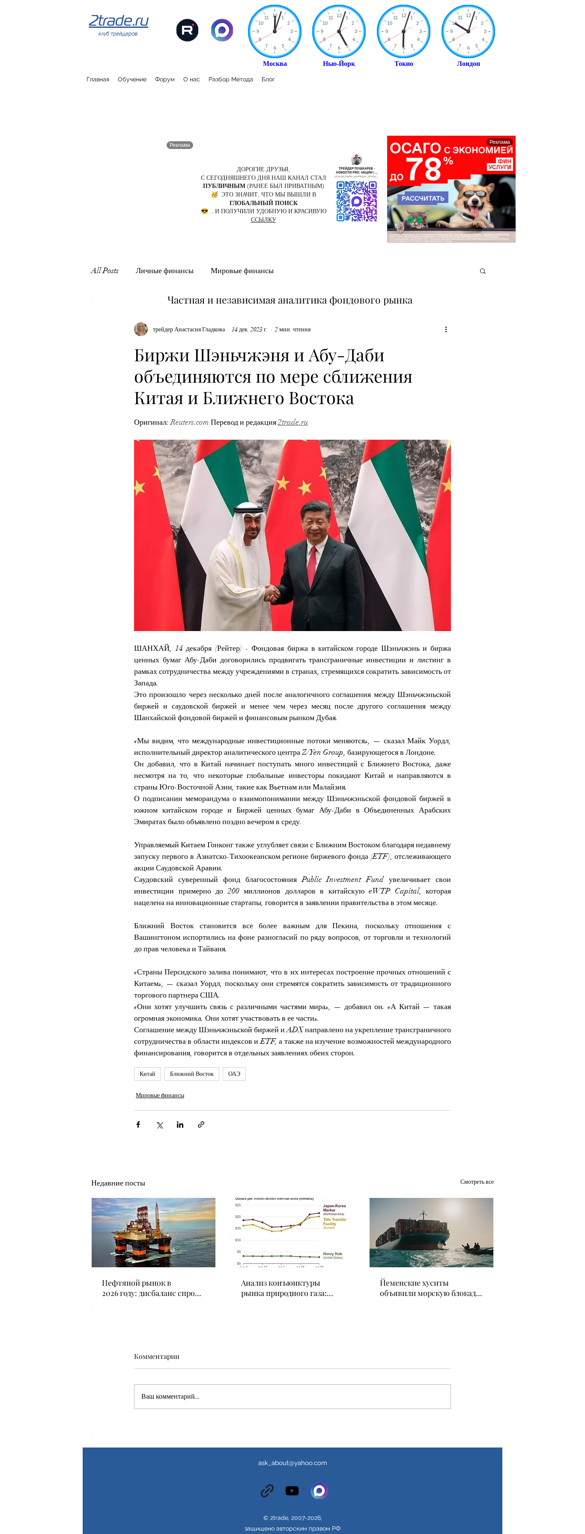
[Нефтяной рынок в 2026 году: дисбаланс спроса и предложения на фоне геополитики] (153, 1232)
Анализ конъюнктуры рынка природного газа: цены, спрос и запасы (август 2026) (284, 1288)
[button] (483, 270)
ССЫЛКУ (263, 219)
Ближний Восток (192, 1074)
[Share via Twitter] (159, 1124)
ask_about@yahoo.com (292, 1463)
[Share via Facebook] (138, 1124)
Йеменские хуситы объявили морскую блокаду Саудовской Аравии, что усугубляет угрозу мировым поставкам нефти (430, 1288)
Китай (147, 1074)
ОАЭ (234, 1074)
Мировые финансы (242, 270)
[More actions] (446, 329)
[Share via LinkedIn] (180, 1124)
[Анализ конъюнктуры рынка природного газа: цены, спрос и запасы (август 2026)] (293, 1232)
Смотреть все (477, 1181)
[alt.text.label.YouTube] (292, 1491)
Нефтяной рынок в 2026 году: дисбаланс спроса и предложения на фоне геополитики (152, 1288)
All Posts (105, 270)
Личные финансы (165, 270)
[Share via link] (201, 1124)
